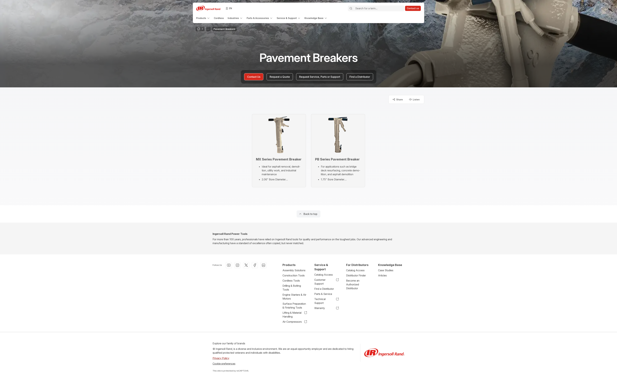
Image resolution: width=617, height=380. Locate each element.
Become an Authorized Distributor (352, 284)
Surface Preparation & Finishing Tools (294, 305)
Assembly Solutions (293, 270)
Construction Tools (293, 275)
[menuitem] (203, 18)
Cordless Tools (291, 280)
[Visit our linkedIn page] (263, 265)
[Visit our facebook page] (255, 265)
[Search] (351, 8)
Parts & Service (323, 294)
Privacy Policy (221, 358)
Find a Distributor (324, 288)
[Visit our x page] (246, 265)
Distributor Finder (356, 275)
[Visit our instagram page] (237, 265)
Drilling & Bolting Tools (291, 287)
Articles (382, 275)
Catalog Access (323, 274)
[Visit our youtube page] (229, 265)
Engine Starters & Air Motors (294, 296)
